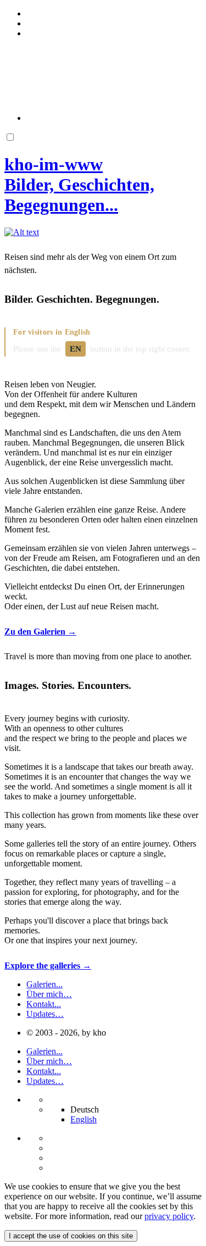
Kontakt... (43, 1004)
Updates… (45, 1014)
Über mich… (49, 994)
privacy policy (168, 1216)
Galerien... (44, 984)
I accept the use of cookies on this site (71, 1236)
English (83, 1119)
